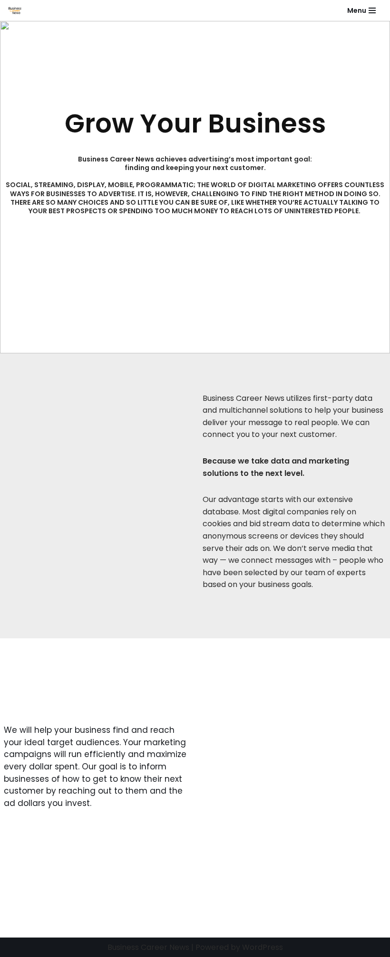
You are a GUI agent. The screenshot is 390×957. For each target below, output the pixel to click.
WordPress (262, 947)
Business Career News (148, 947)
